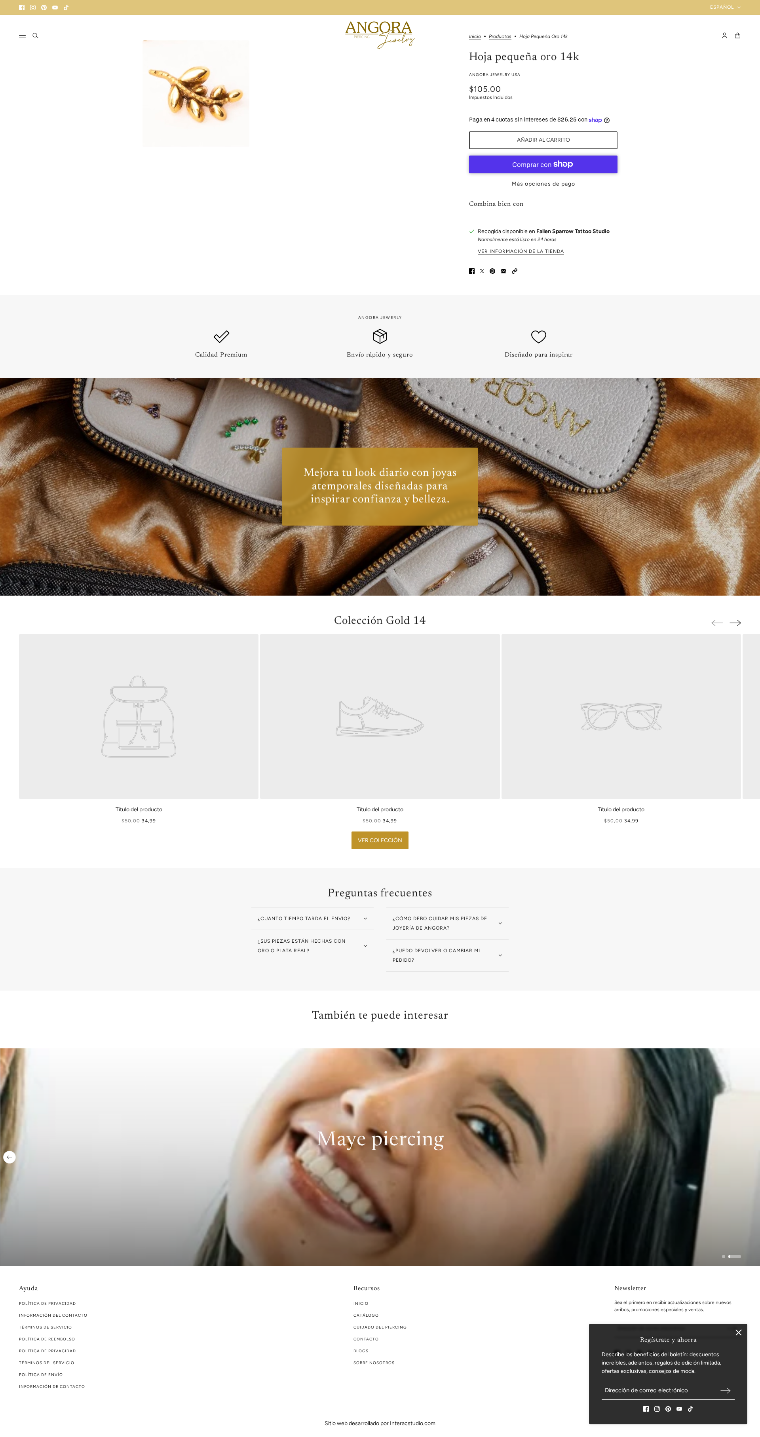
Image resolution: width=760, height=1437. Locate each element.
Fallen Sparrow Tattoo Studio (573, 231)
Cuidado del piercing (380, 1327)
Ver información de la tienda (521, 251)
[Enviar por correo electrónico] (503, 271)
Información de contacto (52, 1386)
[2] (734, 1256)
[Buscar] (35, 35)
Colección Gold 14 (380, 620)
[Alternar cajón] (22, 35)
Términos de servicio (45, 1327)
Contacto (366, 1339)
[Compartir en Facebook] (471, 271)
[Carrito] (737, 35)
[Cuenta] (724, 35)
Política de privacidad (47, 1350)
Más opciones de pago (543, 183)
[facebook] (21, 7)
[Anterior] (9, 1157)
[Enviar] (725, 1390)
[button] (514, 271)
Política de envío (41, 1374)
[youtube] (55, 7)
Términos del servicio (46, 1362)
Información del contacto (53, 1315)
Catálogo (366, 1315)
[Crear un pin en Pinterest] (492, 271)
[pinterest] (44, 7)
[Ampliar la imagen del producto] (195, 93)
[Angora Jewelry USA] (380, 35)
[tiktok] (66, 7)
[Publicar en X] (482, 271)
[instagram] (32, 7)
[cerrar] (739, 1332)
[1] (724, 1256)
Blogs (361, 1350)
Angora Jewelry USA (495, 74)
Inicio (361, 1303)
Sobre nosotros (374, 1362)
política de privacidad (47, 1303)
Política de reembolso (47, 1339)
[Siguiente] (735, 623)
